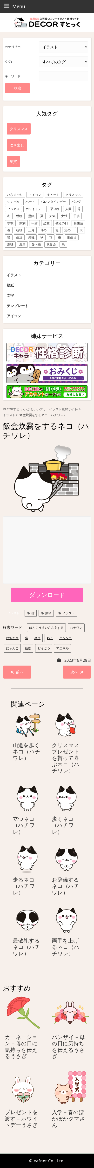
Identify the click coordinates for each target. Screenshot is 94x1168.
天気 (52, 216)
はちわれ (12, 638)
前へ (20, 672)
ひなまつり (15, 195)
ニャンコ (65, 638)
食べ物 (36, 244)
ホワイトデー (35, 209)
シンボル (13, 201)
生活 (19, 237)
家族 (22, 223)
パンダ (76, 201)
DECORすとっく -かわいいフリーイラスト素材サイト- (40, 409)
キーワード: (13, 76)
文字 (10, 295)
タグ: (8, 61)
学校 (10, 223)
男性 (31, 237)
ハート (30, 201)
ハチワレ (76, 627)
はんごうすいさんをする (46, 627)
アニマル (62, 648)
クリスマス (73, 195)
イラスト (14, 274)
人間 (68, 209)
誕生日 (71, 237)
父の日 (69, 230)
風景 (22, 244)
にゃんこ (12, 648)
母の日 (45, 230)
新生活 (78, 223)
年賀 (34, 223)
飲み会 (51, 244)
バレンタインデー (53, 201)
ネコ (37, 638)
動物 (19, 216)
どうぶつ (43, 648)
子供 (76, 216)
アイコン (35, 195)
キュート (53, 195)
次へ (74, 672)
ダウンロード (47, 595)
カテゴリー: (13, 47)
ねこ (50, 638)
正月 (31, 230)
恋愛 (46, 223)
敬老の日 (61, 223)
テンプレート (17, 305)
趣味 (10, 244)
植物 (19, 230)
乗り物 (55, 209)
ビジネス (13, 209)
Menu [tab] (18, 6)
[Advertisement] (47, 550)
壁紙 (31, 216)
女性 (64, 216)
